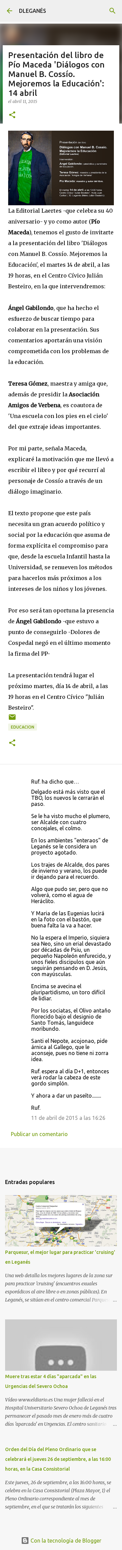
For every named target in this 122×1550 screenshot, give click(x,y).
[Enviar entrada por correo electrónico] (12, 719)
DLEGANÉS (32, 11)
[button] (12, 115)
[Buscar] (112, 11)
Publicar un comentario (39, 1134)
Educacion (22, 727)
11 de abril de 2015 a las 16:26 (68, 1118)
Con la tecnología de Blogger (65, 1541)
